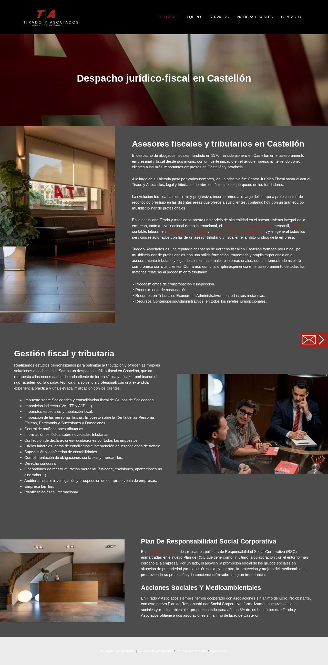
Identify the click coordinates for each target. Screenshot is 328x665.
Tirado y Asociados (163, 551)
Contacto (291, 17)
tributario (298, 226)
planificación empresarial (187, 231)
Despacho (168, 17)
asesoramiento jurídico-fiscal (247, 226)
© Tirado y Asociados (117, 651)
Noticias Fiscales (255, 17)
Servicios (219, 17)
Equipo (194, 17)
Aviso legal (219, 651)
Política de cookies (191, 651)
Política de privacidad (155, 651)
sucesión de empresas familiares (238, 231)
